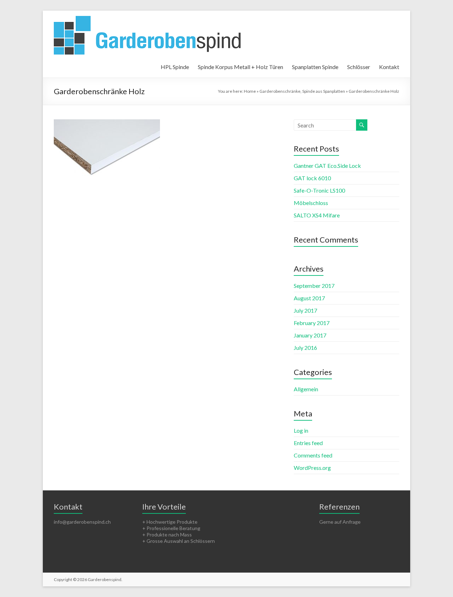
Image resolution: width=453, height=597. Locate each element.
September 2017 (314, 285)
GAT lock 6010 (312, 178)
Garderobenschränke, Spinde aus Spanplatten (302, 91)
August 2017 (309, 298)
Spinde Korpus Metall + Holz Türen (240, 66)
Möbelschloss (311, 202)
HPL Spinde (175, 66)
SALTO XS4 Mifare (317, 215)
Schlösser (358, 66)
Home (250, 91)
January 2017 (310, 335)
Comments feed (313, 455)
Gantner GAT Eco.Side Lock (327, 165)
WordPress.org (312, 467)
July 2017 (305, 310)
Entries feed (308, 442)
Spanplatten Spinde (315, 66)
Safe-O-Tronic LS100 (319, 190)
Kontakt (389, 66)
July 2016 (305, 347)
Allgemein (306, 389)
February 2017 (311, 322)
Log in (301, 430)
